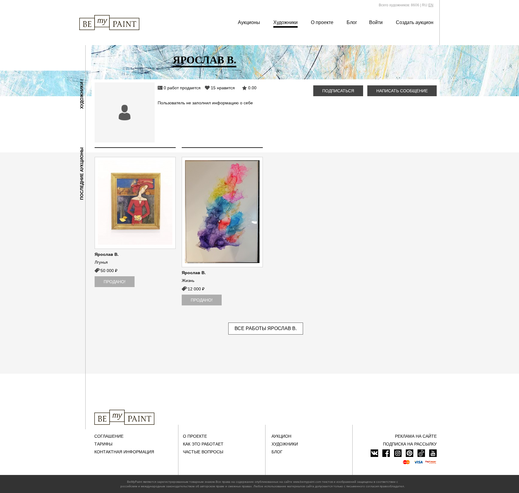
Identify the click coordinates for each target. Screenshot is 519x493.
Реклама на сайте (416, 436)
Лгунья (101, 262)
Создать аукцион (414, 22)
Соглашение (108, 436)
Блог (352, 22)
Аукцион (281, 436)
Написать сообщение (402, 90)
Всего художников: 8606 (399, 5)
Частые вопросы (203, 451)
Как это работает (203, 444)
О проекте (322, 22)
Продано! (115, 281)
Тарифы (103, 444)
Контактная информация (124, 451)
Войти (376, 22)
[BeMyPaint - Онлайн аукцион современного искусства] (124, 417)
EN (430, 5)
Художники (285, 22)
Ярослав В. (107, 254)
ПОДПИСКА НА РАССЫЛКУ (410, 444)
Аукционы (249, 22)
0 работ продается (182, 87)
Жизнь (188, 280)
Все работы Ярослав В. (266, 328)
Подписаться (338, 90)
